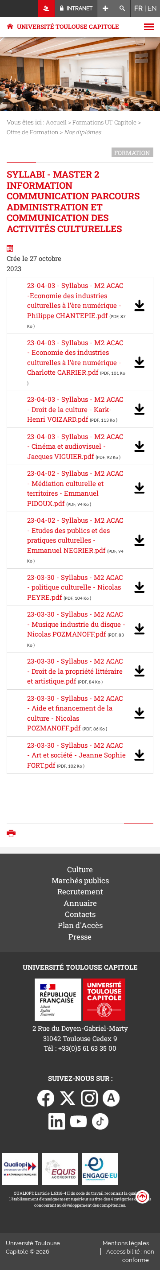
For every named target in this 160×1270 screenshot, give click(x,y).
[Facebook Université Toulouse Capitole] (45, 1097)
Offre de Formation (32, 132)
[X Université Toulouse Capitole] (67, 1097)
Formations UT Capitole (104, 122)
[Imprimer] (13, 834)
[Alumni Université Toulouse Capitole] (111, 1097)
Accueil (56, 122)
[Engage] (100, 1168)
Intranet (78, 8)
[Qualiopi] (20, 1168)
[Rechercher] (122, 8)
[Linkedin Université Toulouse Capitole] (56, 1120)
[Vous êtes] (46, 8)
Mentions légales (126, 1243)
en (152, 8)
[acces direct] (105, 8)
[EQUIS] (60, 1168)
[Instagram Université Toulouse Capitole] (89, 1097)
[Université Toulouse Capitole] (104, 998)
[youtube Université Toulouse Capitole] (78, 1120)
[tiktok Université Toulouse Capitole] (100, 1120)
